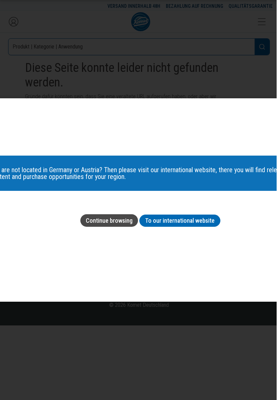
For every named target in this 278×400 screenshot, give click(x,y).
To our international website (180, 220)
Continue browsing (109, 220)
